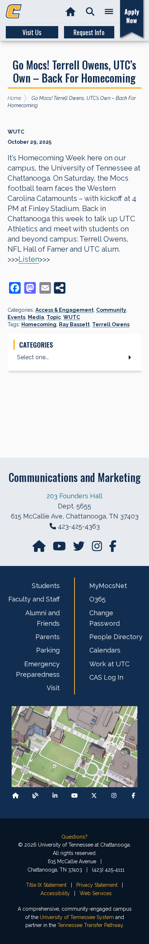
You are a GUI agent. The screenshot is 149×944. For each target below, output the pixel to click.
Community (111, 310)
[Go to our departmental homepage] (40, 548)
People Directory (115, 637)
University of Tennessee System (77, 917)
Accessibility (55, 893)
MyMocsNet (108, 586)
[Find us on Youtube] (74, 795)
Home (14, 98)
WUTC (71, 317)
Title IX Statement (46, 885)
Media (36, 317)
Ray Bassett (74, 324)
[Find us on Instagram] (97, 548)
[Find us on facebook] (112, 548)
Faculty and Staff (34, 599)
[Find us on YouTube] (60, 548)
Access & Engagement (64, 310)
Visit (53, 688)
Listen (28, 259)
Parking (48, 650)
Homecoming (38, 324)
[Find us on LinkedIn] (55, 795)
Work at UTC (109, 664)
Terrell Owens (110, 324)
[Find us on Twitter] (79, 548)
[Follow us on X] (94, 795)
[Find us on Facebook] (133, 795)
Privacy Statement (97, 885)
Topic (54, 317)
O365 (97, 599)
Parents (47, 637)
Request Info (89, 32)
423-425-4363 (79, 526)
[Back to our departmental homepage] (15, 795)
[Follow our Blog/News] (35, 795)
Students (46, 586)
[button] (90, 11)
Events (16, 317)
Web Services (96, 893)
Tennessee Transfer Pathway (90, 925)
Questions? (74, 837)
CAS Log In (106, 677)
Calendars (104, 650)
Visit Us (31, 32)
